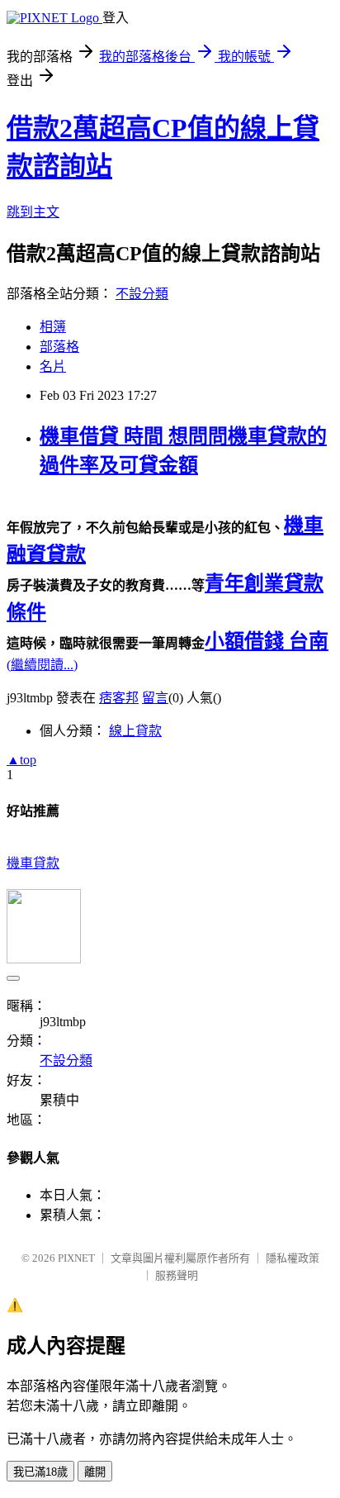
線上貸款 (135, 731)
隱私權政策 (292, 1258)
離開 (95, 1472)
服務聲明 (176, 1275)
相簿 (53, 327)
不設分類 (142, 294)
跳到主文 (33, 212)
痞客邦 (119, 698)
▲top (21, 760)
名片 (53, 366)
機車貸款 (33, 863)
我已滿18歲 (40, 1472)
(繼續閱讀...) (42, 665)
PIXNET (76, 1258)
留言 (155, 698)
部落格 (59, 347)
